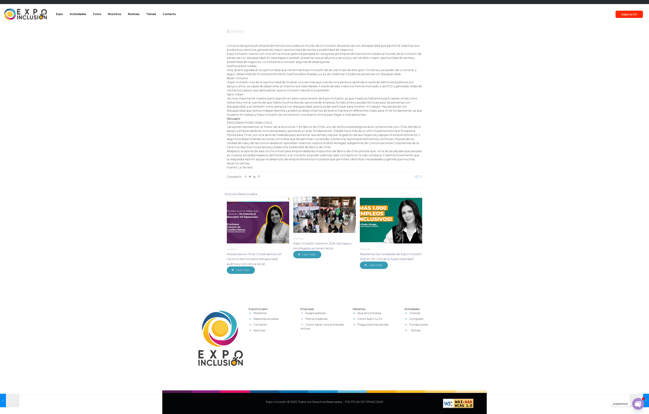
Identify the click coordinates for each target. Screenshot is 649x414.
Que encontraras (369, 313)
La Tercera (245, 167)
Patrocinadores (316, 319)
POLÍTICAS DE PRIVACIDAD (364, 402)
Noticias (259, 330)
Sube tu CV (629, 14)
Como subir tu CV (369, 319)
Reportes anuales (266, 319)
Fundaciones (418, 324)
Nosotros (260, 313)
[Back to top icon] (628, 407)
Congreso (416, 319)
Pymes (415, 330)
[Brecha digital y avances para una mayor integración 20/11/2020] (9, 400)
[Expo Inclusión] (25, 14)
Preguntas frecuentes (372, 324)
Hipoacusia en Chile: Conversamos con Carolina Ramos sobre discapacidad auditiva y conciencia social (254, 259)
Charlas (414, 313)
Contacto (260, 324)
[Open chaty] (638, 404)
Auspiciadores (315, 313)
